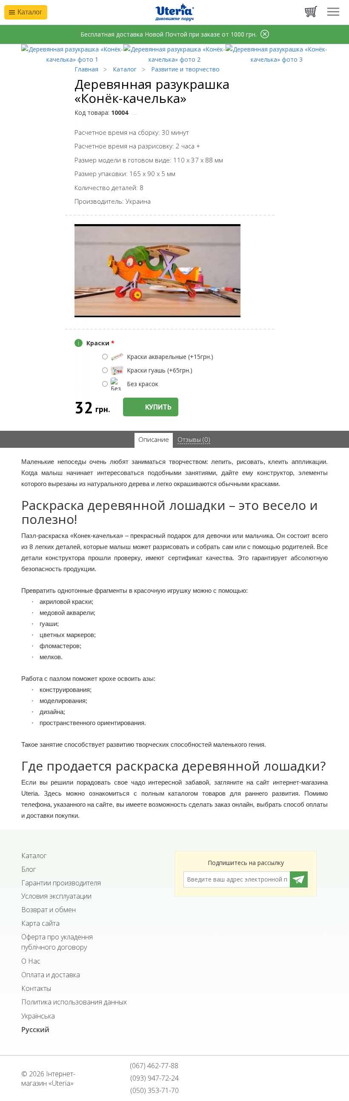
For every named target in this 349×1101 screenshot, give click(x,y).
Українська (38, 1016)
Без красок (142, 384)
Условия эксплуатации (56, 896)
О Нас (30, 961)
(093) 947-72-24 (154, 1078)
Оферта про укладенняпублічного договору (57, 942)
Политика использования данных (74, 1002)
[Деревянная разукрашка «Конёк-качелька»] (72, 53)
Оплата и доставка (50, 974)
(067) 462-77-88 (153, 1065)
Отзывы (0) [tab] (193, 439)
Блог (28, 869)
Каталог (33, 855)
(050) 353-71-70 (154, 1090)
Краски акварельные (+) (170, 357)
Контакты (36, 988)
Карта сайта (40, 923)
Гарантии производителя (61, 883)
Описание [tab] (153, 439)
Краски (96, 343)
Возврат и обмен (48, 909)
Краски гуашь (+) (159, 370)
